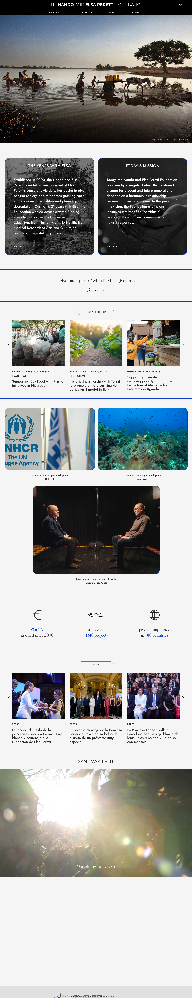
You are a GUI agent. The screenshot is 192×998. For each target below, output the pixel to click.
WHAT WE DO (85, 12)
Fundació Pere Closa (96, 583)
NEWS (112, 12)
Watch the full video (96, 866)
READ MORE (20, 246)
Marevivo (142, 479)
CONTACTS (137, 12)
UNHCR (49, 479)
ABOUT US (54, 12)
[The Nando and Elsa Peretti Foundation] (96, 4)
